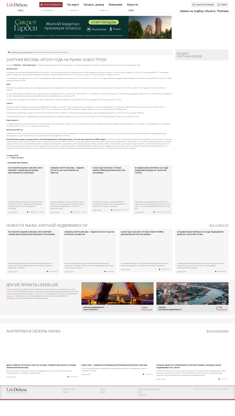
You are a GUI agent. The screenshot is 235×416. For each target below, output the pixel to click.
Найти (131, 10)
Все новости (219, 225)
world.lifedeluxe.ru (12, 298)
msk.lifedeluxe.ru (17, 289)
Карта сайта (142, 395)
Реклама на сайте (69, 389)
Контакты (66, 392)
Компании (115, 5)
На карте (73, 5)
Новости (132, 5)
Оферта (102, 389)
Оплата (102, 392)
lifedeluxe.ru (10, 296)
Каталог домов (94, 5)
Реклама (223, 11)
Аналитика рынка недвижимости (22, 52)
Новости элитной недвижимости (149, 389)
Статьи (140, 392)
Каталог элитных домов (189, 54)
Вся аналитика (218, 331)
